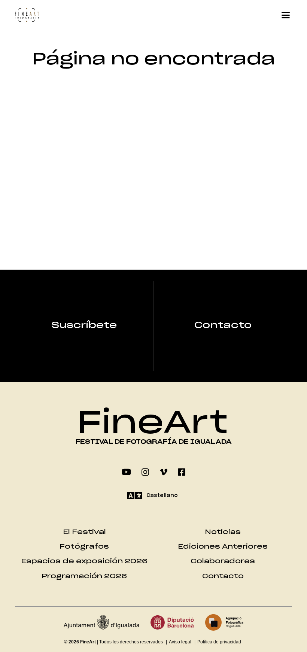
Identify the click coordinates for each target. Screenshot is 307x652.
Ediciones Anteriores (223, 546)
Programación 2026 (84, 576)
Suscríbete (84, 325)
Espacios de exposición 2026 (84, 561)
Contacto (223, 325)
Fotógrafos (84, 546)
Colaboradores (223, 561)
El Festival (84, 532)
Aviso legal (180, 642)
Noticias (223, 532)
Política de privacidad (219, 642)
